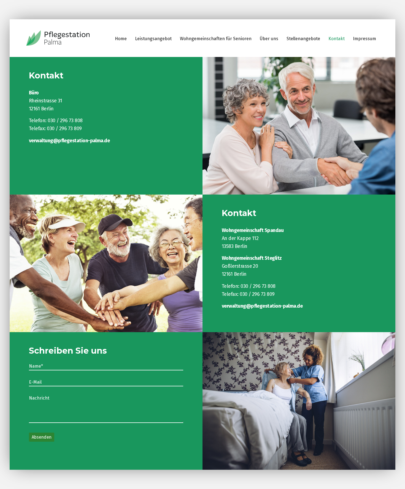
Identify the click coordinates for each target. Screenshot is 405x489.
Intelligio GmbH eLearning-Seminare (58, 38)
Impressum (364, 38)
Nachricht (39, 398)
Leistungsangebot (153, 38)
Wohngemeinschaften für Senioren (216, 38)
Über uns (269, 38)
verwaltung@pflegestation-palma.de (69, 141)
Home (121, 38)
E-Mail (35, 382)
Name (39, 366)
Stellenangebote (303, 38)
